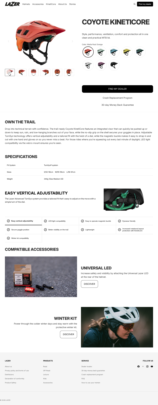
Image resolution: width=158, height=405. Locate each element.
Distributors (9, 374)
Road (45, 366)
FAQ (83, 379)
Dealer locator (86, 366)
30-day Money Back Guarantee (117, 105)
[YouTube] (152, 366)
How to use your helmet (90, 383)
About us (8, 366)
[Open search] (134, 4)
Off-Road (46, 371)
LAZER (8, 400)
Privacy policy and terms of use (17, 371)
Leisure (46, 374)
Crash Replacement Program (117, 98)
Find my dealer (145, 4)
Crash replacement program (92, 374)
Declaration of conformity (14, 379)
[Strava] (143, 366)
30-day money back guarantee (93, 371)
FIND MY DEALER (117, 89)
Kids (45, 379)
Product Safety (10, 383)
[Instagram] (147, 366)
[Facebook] (138, 366)
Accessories (48, 383)
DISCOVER (89, 284)
